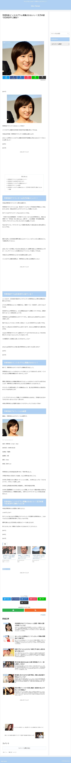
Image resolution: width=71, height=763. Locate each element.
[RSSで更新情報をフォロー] (35, 610)
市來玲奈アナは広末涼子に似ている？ (16, 181)
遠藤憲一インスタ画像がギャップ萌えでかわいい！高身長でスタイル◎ (24, 557)
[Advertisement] (24, 29)
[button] (68, 33)
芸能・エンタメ (7, 569)
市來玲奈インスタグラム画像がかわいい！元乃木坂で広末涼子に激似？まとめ (25, 187)
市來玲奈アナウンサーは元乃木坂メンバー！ (17, 179)
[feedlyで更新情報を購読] (13, 610)
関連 (10, 189)
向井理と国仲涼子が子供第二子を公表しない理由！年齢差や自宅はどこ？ (39, 557)
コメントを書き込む (24, 748)
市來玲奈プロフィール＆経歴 (14, 185)
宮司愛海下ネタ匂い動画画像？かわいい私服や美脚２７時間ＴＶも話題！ (9, 557)
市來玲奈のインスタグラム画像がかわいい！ (17, 183)
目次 (22, 176)
